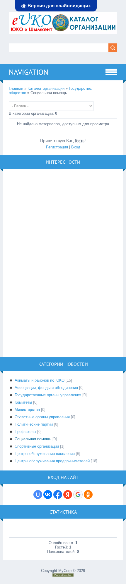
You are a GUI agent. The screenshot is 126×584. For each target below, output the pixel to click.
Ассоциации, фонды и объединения (46, 387)
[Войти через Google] (78, 494)
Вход (75, 147)
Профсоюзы (25, 431)
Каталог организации (46, 88)
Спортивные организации (37, 446)
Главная (16, 88)
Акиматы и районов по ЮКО (39, 380)
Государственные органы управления (48, 395)
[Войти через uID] (37, 494)
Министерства (27, 409)
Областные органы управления (42, 417)
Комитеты (23, 402)
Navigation (28, 72)
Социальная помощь (33, 439)
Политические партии (34, 424)
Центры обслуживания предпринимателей (52, 461)
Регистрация (57, 147)
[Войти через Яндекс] (67, 494)
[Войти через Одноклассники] (88, 494)
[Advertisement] (53, 263)
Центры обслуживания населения (45, 453)
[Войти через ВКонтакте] (47, 494)
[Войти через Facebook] (57, 494)
